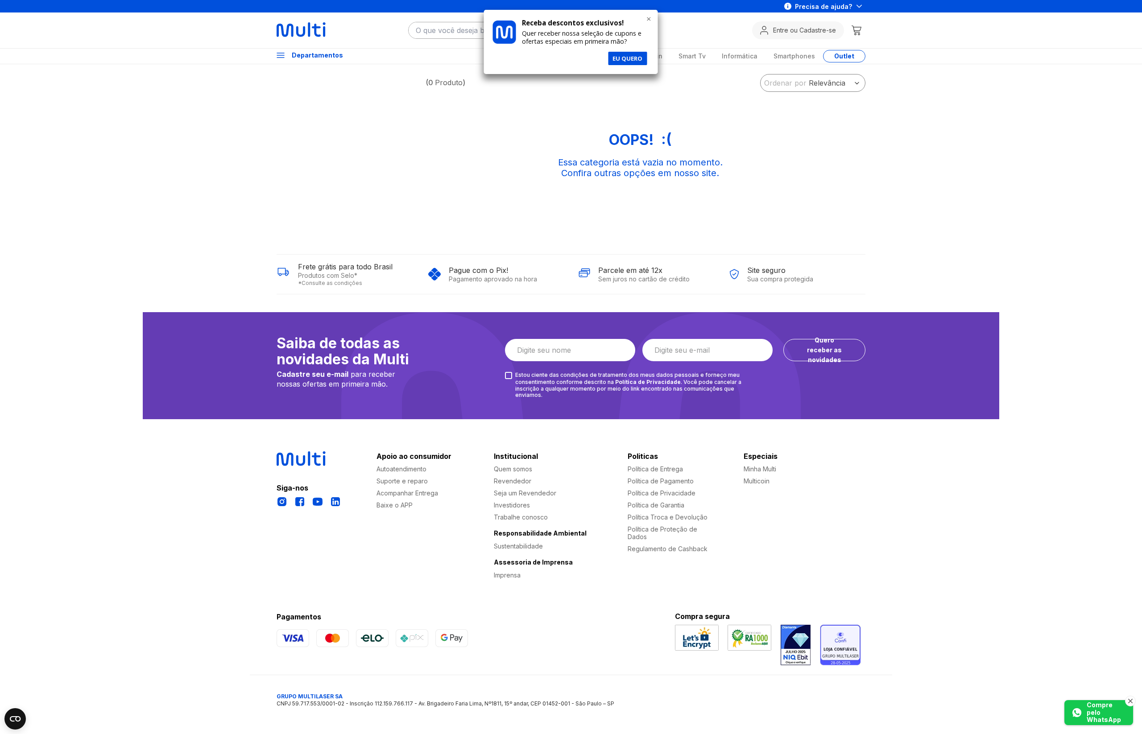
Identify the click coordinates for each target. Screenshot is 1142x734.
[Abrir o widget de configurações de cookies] (15, 719)
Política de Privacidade (648, 382)
